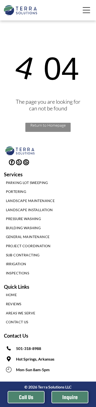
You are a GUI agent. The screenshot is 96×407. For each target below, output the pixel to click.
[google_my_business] (26, 162)
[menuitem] (48, 183)
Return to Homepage (48, 125)
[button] (86, 10)
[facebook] (12, 162)
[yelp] (19, 162)
